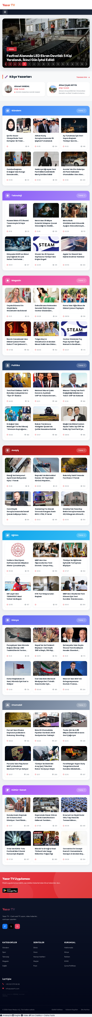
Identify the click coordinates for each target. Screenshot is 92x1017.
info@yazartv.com (12, 989)
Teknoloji (5, 957)
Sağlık (4, 966)
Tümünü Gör (81, 77)
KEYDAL (15, 994)
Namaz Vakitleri (39, 957)
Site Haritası (85, 1010)
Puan (35, 966)
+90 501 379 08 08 (13, 984)
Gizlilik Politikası (57, 1010)
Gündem (5, 947)
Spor (4, 952)
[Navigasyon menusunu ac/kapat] (5, 12)
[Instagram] (17, 926)
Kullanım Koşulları (72, 1010)
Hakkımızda (68, 947)
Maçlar (36, 961)
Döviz (35, 947)
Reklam (67, 957)
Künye (66, 952)
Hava (35, 952)
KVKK (66, 961)
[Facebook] (4, 926)
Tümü (80, 111)
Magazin (5, 961)
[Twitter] (11, 926)
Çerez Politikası (70, 966)
